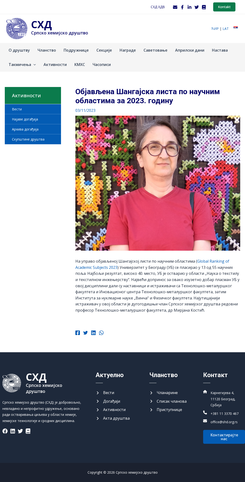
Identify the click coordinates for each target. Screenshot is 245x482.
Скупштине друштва (28, 139)
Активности (55, 64)
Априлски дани (189, 50)
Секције (104, 50)
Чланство (47, 50)
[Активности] (111, 410)
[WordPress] (204, 7)
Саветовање (155, 50)
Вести (17, 109)
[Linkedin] (93, 333)
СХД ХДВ (158, 7)
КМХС (79, 64)
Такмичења (20, 64)
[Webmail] (175, 7)
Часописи (102, 64)
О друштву (19, 50)
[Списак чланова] (168, 401)
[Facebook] (182, 7)
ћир (215, 28)
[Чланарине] (163, 393)
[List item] (5, 431)
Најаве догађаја (25, 119)
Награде (128, 50)
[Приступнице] (165, 410)
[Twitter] (197, 7)
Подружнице (76, 50)
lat (226, 28)
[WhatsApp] (101, 333)
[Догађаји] (108, 401)
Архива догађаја (25, 129)
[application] (33, 64)
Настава (220, 50)
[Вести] (105, 393)
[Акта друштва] (113, 418)
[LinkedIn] (189, 7)
